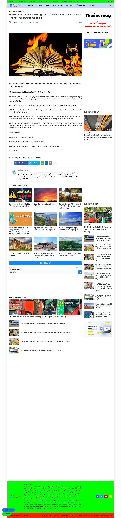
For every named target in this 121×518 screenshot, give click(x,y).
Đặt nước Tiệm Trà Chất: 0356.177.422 (62, 515)
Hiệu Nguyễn (20, 11)
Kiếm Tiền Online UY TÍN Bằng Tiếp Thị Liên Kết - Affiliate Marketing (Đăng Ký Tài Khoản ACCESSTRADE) (19, 231)
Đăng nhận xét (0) (45, 263)
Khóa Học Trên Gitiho (42, 1)
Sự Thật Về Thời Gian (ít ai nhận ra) (19, 254)
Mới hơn (12, 267)
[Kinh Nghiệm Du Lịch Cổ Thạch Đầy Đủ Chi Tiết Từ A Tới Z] (89, 306)
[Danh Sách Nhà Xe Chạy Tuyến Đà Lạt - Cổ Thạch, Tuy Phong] (14, 350)
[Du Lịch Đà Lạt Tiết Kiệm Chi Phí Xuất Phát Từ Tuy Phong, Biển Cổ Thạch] (70, 195)
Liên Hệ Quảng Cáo (55, 1)
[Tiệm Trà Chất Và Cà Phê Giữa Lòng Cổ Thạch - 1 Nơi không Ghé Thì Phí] (89, 267)
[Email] (50, 163)
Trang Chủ (12, 1)
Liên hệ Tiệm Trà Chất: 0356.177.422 (25, 1)
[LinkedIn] (46, 163)
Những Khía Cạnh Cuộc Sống (31, 157)
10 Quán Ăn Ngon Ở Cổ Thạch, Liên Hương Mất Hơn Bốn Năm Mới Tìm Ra (45, 341)
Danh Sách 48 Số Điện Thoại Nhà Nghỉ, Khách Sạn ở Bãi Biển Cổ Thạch (103, 276)
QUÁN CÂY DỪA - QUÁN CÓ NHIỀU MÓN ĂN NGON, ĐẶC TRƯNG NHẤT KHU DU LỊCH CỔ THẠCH (103, 286)
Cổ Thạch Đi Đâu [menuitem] (42, 5)
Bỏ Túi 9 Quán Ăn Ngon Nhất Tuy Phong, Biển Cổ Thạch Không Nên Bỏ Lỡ (45, 332)
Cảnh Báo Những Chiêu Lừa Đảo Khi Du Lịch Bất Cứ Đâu (19, 205)
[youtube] (108, 1)
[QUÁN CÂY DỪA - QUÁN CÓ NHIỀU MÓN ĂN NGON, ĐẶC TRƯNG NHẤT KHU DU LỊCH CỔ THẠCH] (89, 285)
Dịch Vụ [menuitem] (92, 5)
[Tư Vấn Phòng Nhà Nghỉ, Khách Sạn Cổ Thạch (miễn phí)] (70, 219)
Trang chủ (12, 11)
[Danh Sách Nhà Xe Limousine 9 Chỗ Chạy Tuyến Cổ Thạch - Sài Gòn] (98, 123)
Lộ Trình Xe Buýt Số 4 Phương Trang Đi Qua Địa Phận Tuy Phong (37, 317)
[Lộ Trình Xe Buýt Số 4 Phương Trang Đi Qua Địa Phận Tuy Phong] (45, 307)
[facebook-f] (97, 496)
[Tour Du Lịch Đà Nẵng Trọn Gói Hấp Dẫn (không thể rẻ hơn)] (45, 244)
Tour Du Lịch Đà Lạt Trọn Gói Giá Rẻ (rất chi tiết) (70, 254)
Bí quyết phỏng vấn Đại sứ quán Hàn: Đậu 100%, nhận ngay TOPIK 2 (103, 314)
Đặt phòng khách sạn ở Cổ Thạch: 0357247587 (74, 1)
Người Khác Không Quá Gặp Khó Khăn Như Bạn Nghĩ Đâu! (45, 229)
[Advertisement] (45, 287)
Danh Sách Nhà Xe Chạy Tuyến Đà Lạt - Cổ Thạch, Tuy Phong (40, 350)
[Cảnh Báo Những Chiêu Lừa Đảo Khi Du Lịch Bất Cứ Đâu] (20, 195)
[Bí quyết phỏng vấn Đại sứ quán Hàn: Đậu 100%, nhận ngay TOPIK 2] (89, 314)
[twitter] (106, 1)
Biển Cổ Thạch (24, 170)
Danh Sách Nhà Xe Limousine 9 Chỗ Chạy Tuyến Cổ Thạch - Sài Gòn (98, 137)
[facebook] (103, 1)
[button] (110, 5)
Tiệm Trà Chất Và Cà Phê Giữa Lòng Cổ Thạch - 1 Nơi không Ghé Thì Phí (103, 266)
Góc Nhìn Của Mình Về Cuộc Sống (44, 205)
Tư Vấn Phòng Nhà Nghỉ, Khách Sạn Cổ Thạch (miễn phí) (69, 230)
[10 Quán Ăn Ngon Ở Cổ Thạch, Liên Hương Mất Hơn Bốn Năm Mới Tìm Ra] (14, 341)
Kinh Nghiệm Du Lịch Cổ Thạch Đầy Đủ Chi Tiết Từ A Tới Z (103, 305)
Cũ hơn (78, 267)
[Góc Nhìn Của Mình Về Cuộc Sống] (45, 195)
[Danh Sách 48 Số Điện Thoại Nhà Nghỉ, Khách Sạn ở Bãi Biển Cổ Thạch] (89, 275)
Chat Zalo (6, 514)
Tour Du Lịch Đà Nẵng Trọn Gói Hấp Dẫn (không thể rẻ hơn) (44, 255)
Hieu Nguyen (24, 515)
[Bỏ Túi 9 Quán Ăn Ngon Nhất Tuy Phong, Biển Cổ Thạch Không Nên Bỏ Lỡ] (14, 332)
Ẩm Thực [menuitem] (69, 5)
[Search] (80, 272)
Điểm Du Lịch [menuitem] (57, 5)
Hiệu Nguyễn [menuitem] (80, 5)
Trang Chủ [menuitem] (29, 5)
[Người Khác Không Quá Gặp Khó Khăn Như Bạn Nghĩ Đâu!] (45, 219)
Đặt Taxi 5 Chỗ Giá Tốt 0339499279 (87, 515)
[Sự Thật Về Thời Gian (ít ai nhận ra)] (20, 244)
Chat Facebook (8, 510)
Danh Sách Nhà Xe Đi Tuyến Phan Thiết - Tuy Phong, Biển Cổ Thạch (42, 323)
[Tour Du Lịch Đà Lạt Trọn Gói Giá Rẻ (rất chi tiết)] (70, 244)
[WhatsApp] (42, 163)
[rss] (111, 1)
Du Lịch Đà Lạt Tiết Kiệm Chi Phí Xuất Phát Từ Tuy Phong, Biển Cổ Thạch (70, 206)
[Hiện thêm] (55, 163)
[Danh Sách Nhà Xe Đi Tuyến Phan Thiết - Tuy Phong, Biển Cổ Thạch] (14, 323)
